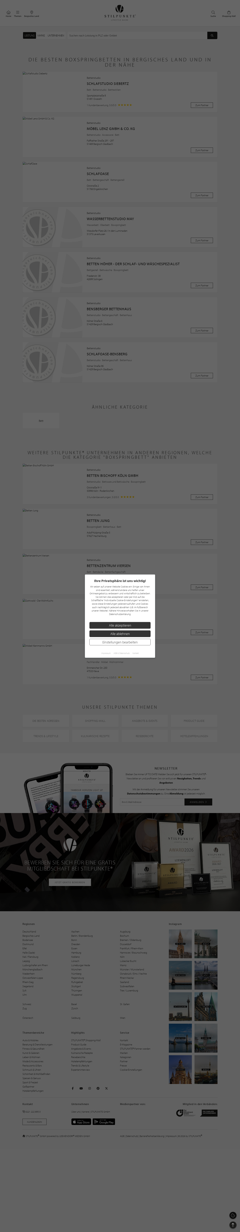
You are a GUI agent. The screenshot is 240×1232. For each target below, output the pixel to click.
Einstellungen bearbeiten (120, 642)
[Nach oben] (232, 1224)
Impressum (106, 653)
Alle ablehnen (120, 633)
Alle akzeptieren (120, 625)
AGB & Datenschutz (121, 653)
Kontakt (135, 653)
